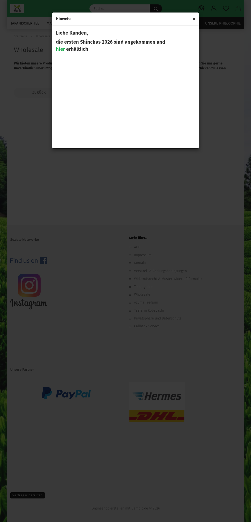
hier (60, 49)
